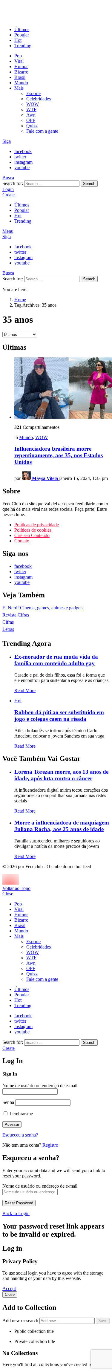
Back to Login (16, 1213)
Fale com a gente (42, 131)
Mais (19, 88)
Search (89, 183)
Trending (22, 45)
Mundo (21, 82)
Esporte (33, 93)
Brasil (19, 77)
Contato (21, 540)
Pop (18, 55)
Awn (31, 114)
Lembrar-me (20, 1113)
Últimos (21, 29)
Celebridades (38, 98)
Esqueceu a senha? (20, 1134)
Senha (8, 1102)
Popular (21, 34)
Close (7, 893)
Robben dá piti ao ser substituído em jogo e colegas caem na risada (59, 715)
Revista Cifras (15, 614)
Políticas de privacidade (36, 524)
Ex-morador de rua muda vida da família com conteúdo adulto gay (56, 660)
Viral (19, 61)
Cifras (8, 622)
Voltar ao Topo (16, 888)
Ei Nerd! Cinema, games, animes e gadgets (42, 607)
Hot (18, 40)
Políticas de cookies (32, 530)
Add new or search (20, 1320)
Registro (50, 1145)
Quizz (32, 125)
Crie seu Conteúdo (32, 535)
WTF (31, 109)
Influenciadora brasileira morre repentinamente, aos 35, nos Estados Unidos (58, 455)
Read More (25, 690)
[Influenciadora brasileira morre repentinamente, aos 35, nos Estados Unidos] (62, 388)
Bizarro (21, 71)
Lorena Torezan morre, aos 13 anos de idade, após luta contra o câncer (61, 775)
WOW (32, 104)
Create (8, 194)
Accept (9, 1288)
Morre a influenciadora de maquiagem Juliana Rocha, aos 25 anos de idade (61, 825)
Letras (8, 629)
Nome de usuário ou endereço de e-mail (39, 1085)
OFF (30, 120)
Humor (21, 66)
